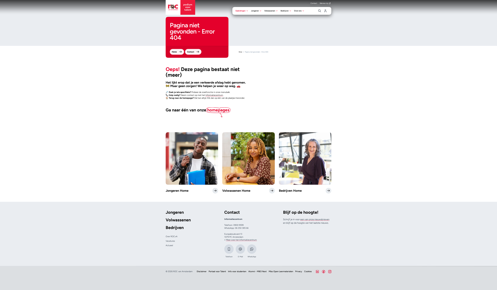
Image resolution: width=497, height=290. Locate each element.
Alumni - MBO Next (257, 271)
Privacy (298, 271)
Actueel (169, 245)
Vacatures (170, 241)
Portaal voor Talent (217, 271)
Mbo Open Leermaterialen (281, 271)
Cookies (308, 271)
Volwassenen (178, 220)
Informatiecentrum (214, 95)
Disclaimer (202, 271)
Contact (313, 3)
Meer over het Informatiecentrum (241, 240)
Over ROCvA (171, 236)
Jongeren (175, 212)
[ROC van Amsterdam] (180, 7)
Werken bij (324, 3)
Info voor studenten (237, 271)
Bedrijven (175, 227)
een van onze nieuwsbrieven (314, 219)
